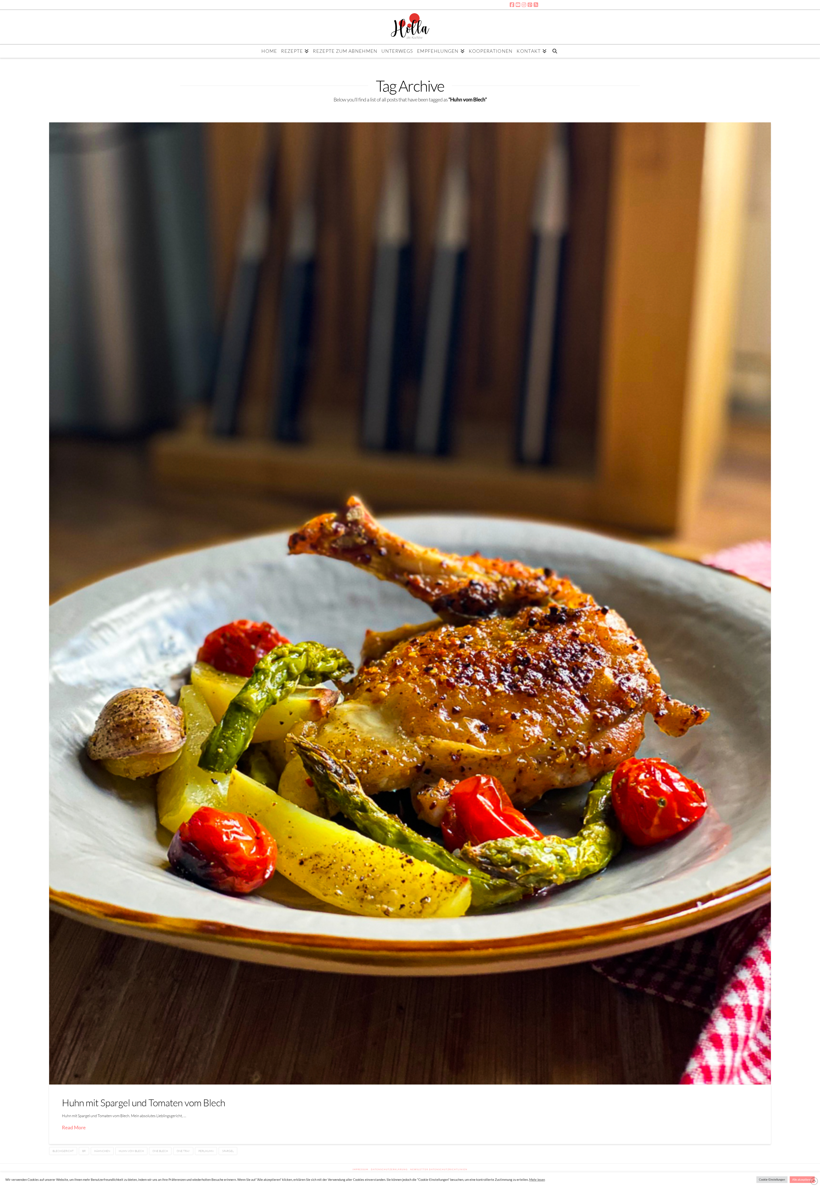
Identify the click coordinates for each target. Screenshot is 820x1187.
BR (84, 1151)
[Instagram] (524, 4)
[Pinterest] (530, 4)
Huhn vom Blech (131, 1151)
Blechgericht (63, 1151)
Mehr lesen (537, 1179)
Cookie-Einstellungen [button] (772, 1179)
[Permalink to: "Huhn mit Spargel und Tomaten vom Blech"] (410, 603)
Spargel (228, 1151)
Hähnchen (102, 1151)
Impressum (360, 1169)
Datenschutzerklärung (389, 1169)
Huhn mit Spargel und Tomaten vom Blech (143, 1102)
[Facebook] (512, 4)
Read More (74, 1127)
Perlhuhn (206, 1151)
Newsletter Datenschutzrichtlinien (438, 1169)
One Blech (160, 1151)
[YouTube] (518, 4)
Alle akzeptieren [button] (802, 1179)
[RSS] (536, 4)
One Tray (183, 1151)
